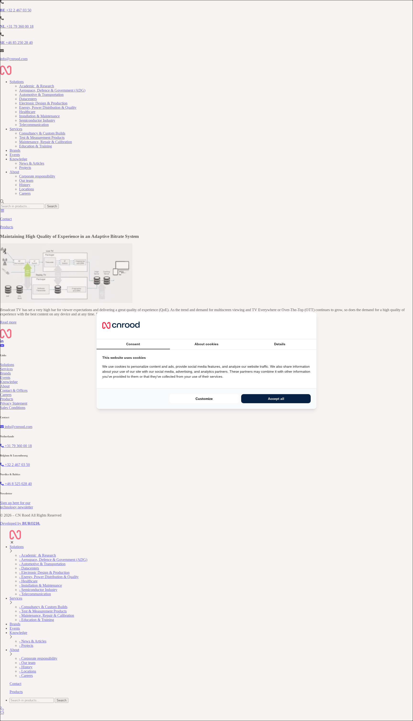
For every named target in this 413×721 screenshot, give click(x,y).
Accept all (276, 399)
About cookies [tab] (206, 344)
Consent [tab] (133, 344)
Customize (204, 399)
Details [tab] (279, 344)
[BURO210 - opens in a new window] (293, 325)
